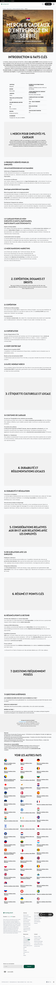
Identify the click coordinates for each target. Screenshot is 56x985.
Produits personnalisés (27, 916)
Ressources (9, 8)
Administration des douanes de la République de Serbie (16, 737)
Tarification (25, 931)
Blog (24, 936)
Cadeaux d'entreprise (37, 918)
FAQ (24, 953)
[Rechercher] (43, 4)
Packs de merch (26, 915)
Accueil (4, 8)
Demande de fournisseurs (38, 944)
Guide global (25, 939)
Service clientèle (37, 939)
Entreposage (25, 918)
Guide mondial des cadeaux (18, 8)
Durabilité (25, 950)
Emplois (24, 955)
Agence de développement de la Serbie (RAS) (14, 740)
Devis (49, 4)
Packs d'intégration (37, 915)
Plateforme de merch (26, 929)
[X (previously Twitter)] (50, 982)
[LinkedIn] (46, 982)
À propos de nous (26, 952)
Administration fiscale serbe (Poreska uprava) (14, 734)
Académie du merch (26, 942)
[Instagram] (48, 982)
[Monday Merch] (5, 4)
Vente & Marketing (37, 921)
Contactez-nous (22, 721)
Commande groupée (26, 928)
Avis (24, 948)
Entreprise (36, 923)
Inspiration (46, 916)
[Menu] (53, 4)
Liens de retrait (25, 926)
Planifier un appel (37, 936)
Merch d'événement (37, 916)
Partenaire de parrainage (38, 941)
